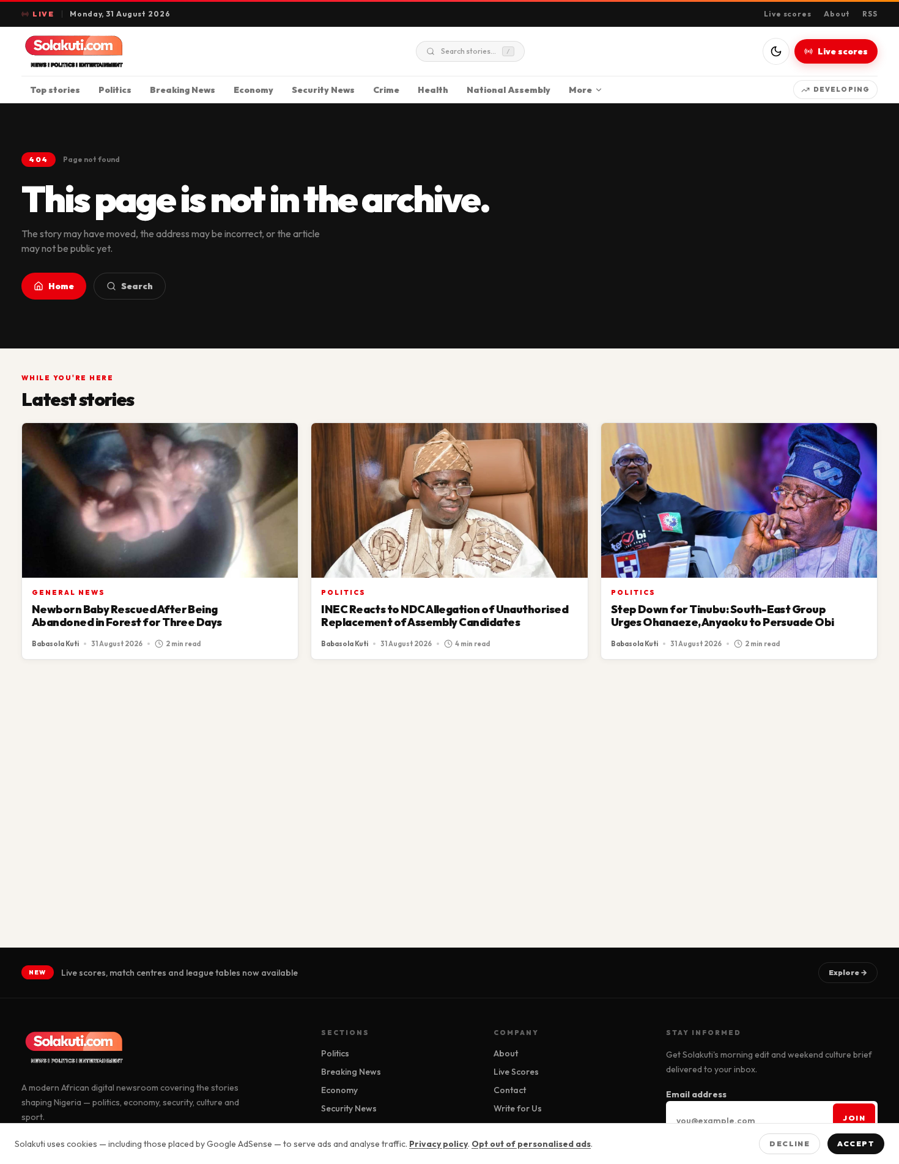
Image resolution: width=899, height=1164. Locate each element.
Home (61, 286)
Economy (253, 89)
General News (68, 592)
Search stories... (475, 51)
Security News (323, 89)
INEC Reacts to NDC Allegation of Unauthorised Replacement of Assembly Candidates (444, 616)
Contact (510, 1090)
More (580, 89)
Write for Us (518, 1108)
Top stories (55, 89)
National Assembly (508, 89)
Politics (114, 89)
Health (433, 89)
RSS (870, 13)
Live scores (788, 13)
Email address (696, 1094)
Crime (386, 89)
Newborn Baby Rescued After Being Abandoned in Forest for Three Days (127, 616)
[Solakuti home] (99, 51)
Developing (841, 89)
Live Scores (516, 1071)
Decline (789, 1143)
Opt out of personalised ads (531, 1143)
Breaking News (182, 89)
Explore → (848, 972)
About (837, 13)
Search (137, 286)
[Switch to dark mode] (776, 51)
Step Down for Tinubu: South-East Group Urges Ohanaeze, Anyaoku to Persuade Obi (722, 616)
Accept (856, 1143)
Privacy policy (438, 1143)
